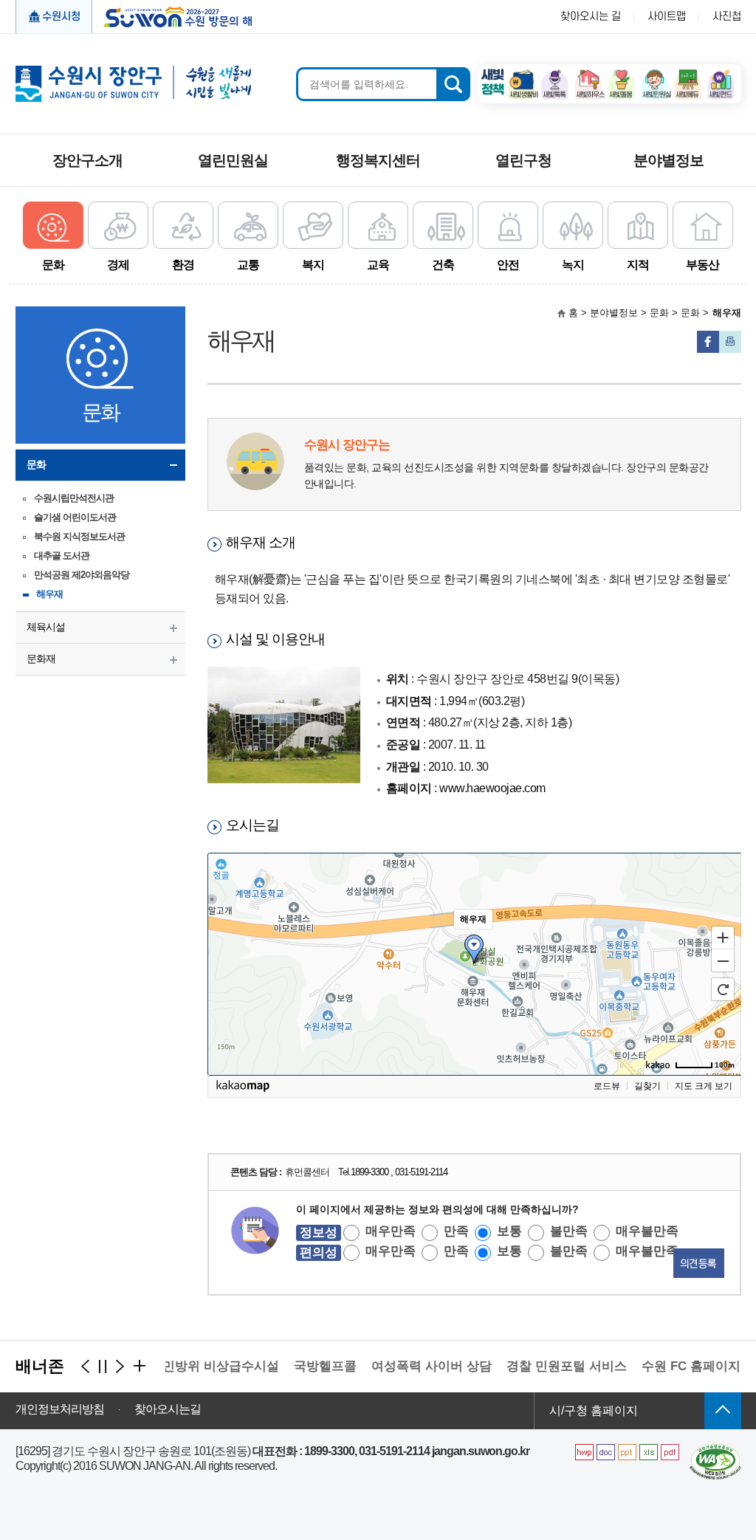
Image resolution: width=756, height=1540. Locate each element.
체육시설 (46, 627)
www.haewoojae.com (492, 788)
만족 (456, 1231)
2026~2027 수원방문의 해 (173, 15)
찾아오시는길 (167, 1409)
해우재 (49, 593)
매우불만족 (647, 1231)
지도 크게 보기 (703, 1086)
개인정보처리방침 (60, 1409)
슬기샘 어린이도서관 (75, 517)
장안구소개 (87, 160)
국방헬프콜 (309, 1366)
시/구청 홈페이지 (593, 1410)
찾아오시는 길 (590, 16)
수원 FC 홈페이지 (674, 1366)
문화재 (41, 658)
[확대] (722, 937)
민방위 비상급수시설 (204, 1366)
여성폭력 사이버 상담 (415, 1366)
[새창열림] (521, 74)
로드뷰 (607, 1086)
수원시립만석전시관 (74, 497)
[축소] (722, 961)
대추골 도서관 (61, 555)
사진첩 (726, 16)
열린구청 (523, 160)
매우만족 (390, 1231)
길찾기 (647, 1086)
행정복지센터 (378, 160)
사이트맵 (666, 16)
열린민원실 (233, 160)
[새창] (715, 1449)
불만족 (569, 1231)
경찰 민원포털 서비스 (550, 1366)
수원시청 (61, 16)
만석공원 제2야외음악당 (81, 574)
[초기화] (722, 989)
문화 (36, 464)
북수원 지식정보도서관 (79, 536)
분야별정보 (668, 160)
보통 (509, 1231)
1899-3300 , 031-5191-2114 (399, 1172)
